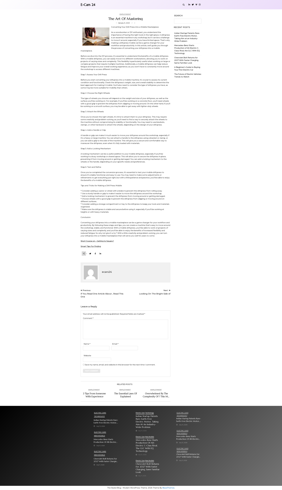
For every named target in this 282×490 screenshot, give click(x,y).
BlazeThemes (168, 488)
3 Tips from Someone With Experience (94, 395)
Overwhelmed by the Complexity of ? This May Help (156, 395)
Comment (88, 318)
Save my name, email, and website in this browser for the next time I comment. (120, 365)
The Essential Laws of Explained (125, 395)
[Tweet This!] (90, 254)
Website (87, 356)
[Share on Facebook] (95, 254)
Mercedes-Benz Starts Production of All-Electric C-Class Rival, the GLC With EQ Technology (106, 440)
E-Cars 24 (88, 4)
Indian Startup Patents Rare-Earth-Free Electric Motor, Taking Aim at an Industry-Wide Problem (106, 421)
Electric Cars (100, 413)
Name (87, 344)
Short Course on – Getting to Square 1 (97, 241)
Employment (125, 14)
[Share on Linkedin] (100, 254)
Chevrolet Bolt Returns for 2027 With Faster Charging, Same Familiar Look (186, 60)
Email (115, 344)
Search (178, 16)
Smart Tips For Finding (91, 246)
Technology (99, 416)
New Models (99, 435)
